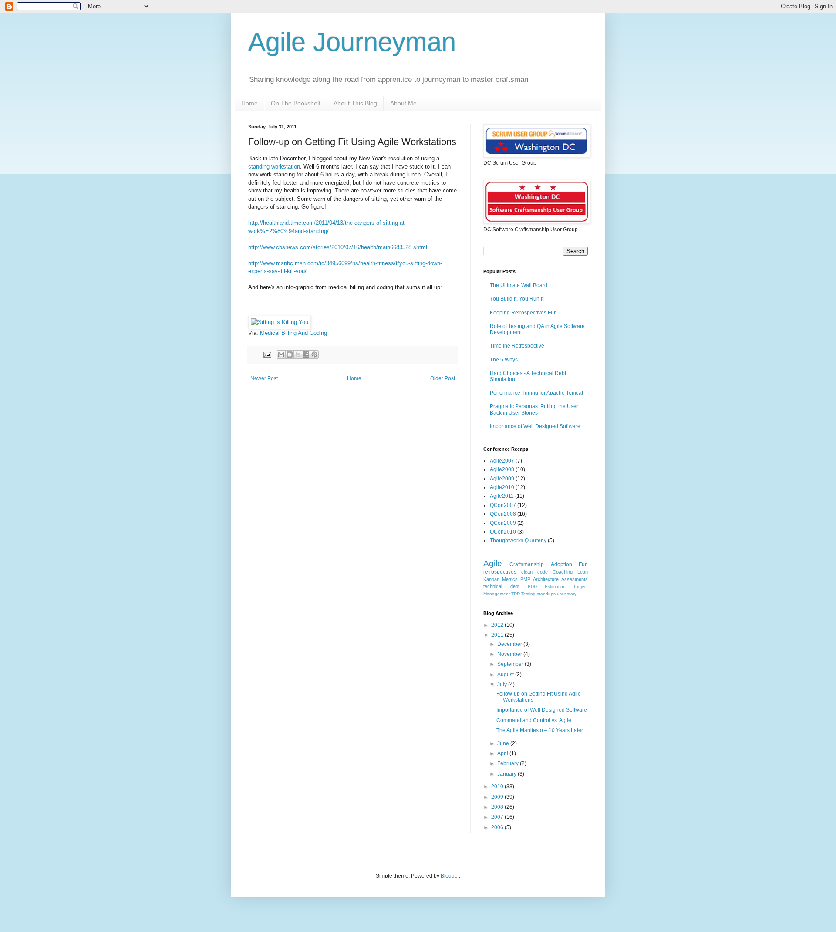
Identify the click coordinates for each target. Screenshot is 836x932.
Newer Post (264, 378)
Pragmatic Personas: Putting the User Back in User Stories (534, 409)
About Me (403, 103)
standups (546, 593)
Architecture (546, 579)
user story (566, 593)
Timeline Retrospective (517, 346)
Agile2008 (502, 469)
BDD (532, 586)
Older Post (442, 378)
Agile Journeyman (352, 42)
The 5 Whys (504, 360)
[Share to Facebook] (306, 354)
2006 (498, 827)
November (510, 654)
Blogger (450, 876)
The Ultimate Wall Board (518, 285)
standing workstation (274, 166)
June (503, 743)
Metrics (510, 579)
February (508, 763)
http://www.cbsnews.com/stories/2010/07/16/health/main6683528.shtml (337, 247)
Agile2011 (502, 496)
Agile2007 (502, 461)
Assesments (574, 579)
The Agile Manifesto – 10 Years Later (539, 730)
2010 (498, 786)
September (511, 664)
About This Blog (355, 103)
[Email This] (281, 354)
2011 (498, 635)
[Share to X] (297, 354)
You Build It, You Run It (516, 299)
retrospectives (499, 572)
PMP (525, 579)
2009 (498, 797)
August (506, 675)
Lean (582, 571)
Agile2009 (502, 479)
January (507, 774)
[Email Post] (267, 354)
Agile (492, 563)
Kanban (491, 579)
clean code (534, 571)
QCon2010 (503, 532)
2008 (498, 807)
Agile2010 (502, 487)
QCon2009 (503, 523)
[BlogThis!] (289, 354)
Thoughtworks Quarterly (518, 540)
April (503, 753)
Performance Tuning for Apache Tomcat (536, 393)
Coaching (563, 571)
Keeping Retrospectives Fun (523, 313)
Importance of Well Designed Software (535, 426)
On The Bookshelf (295, 103)
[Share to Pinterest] (314, 354)
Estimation (555, 586)
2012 (498, 625)
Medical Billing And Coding (293, 333)
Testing (528, 593)
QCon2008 (503, 514)
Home (249, 103)
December (510, 644)
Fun (583, 564)
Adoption (561, 564)
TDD (515, 593)
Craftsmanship (526, 564)
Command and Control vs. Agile (533, 720)
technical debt (501, 586)
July (502, 685)
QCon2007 (503, 505)
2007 (498, 817)
